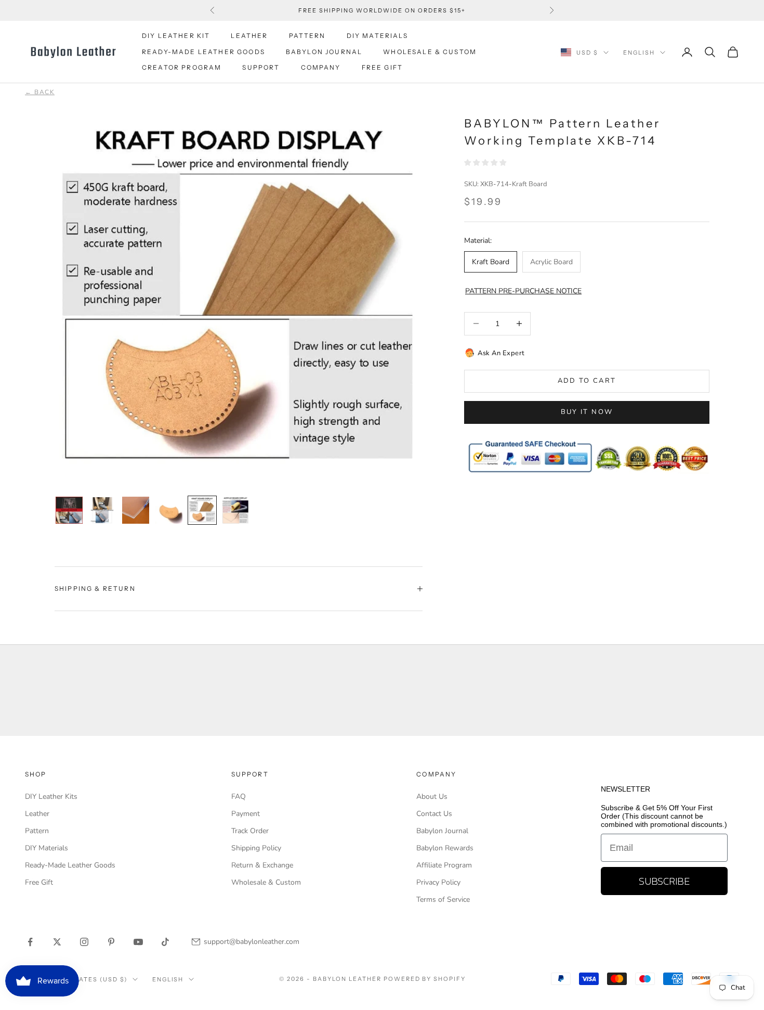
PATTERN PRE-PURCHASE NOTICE (523, 291)
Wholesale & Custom (430, 52)
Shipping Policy (256, 848)
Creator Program (181, 67)
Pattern (37, 831)
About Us (431, 796)
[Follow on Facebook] (30, 942)
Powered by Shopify (425, 978)
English (639, 52)
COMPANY (321, 67)
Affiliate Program (444, 865)
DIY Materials (46, 848)
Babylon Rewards (444, 848)
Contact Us (434, 814)
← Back (40, 92)
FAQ (238, 796)
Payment (245, 814)
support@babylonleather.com (251, 942)
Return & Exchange (262, 865)
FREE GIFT (382, 67)
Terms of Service (443, 899)
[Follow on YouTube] (138, 942)
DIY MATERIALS (377, 36)
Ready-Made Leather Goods (70, 865)
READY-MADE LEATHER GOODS (203, 52)
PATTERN (307, 36)
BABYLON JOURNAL (324, 52)
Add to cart (587, 380)
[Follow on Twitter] (57, 942)
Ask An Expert (501, 352)
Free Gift (39, 882)
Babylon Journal (442, 831)
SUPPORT (261, 67)
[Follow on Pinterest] (111, 942)
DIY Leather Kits (51, 796)
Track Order (250, 831)
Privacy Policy (438, 882)
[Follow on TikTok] (165, 942)
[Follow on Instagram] (84, 942)
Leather (37, 814)
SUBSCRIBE (664, 881)
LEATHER (249, 36)
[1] (69, 510)
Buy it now (587, 412)
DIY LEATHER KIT (176, 36)
